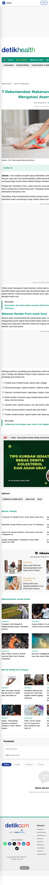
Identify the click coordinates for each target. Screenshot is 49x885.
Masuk (44, 3)
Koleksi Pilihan (22, 65)
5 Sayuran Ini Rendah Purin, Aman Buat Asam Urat (22, 517)
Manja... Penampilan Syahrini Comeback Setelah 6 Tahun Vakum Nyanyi (11, 724)
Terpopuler (9, 65)
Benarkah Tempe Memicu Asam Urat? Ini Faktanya (22, 525)
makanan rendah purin (13, 499)
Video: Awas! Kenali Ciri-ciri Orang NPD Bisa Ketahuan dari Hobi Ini (32, 724)
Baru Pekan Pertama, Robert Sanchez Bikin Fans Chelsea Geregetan (14, 656)
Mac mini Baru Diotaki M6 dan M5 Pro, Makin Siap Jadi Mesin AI (11, 693)
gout (40, 499)
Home (10, 60)
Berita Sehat (21, 60)
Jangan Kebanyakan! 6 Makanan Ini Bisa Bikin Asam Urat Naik (20, 541)
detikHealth (6, 84)
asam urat (30, 499)
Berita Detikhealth (21, 84)
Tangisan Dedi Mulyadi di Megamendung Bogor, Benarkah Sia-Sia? (15, 626)
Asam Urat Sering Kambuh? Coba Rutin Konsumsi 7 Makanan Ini (22, 533)
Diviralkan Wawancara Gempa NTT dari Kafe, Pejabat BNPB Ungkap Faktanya (33, 694)
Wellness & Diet (37, 60)
